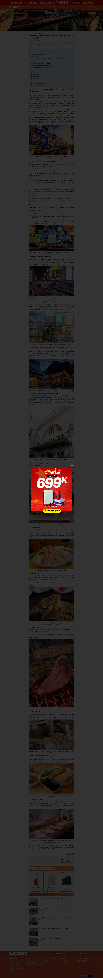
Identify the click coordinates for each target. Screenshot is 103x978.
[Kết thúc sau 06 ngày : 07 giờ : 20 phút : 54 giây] (51, 512)
